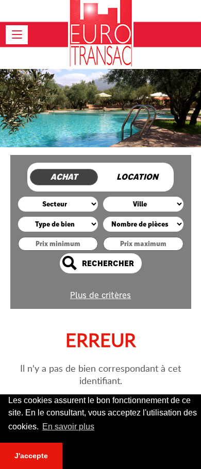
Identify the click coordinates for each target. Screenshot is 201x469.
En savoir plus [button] (68, 426)
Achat (64, 176)
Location (137, 176)
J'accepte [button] (31, 455)
